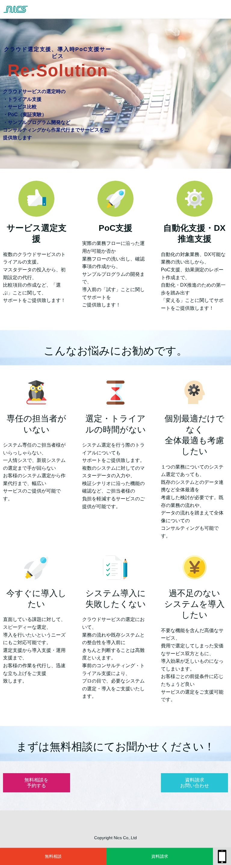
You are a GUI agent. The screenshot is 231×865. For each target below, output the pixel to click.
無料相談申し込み (53, 859)
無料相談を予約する (36, 782)
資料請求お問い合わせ (159, 859)
